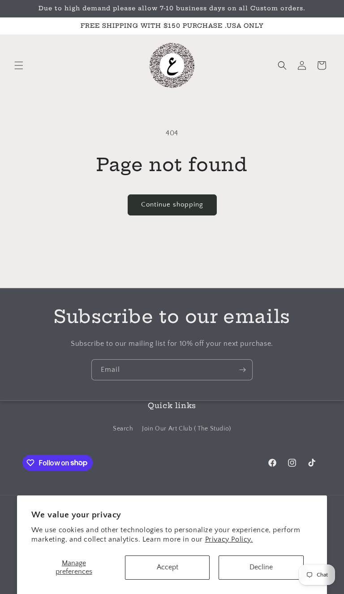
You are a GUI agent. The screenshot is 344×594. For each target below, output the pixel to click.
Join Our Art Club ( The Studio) (186, 428)
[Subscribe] (242, 369)
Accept (167, 567)
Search (123, 428)
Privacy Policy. (229, 539)
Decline (261, 567)
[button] (19, 65)
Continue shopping (172, 204)
